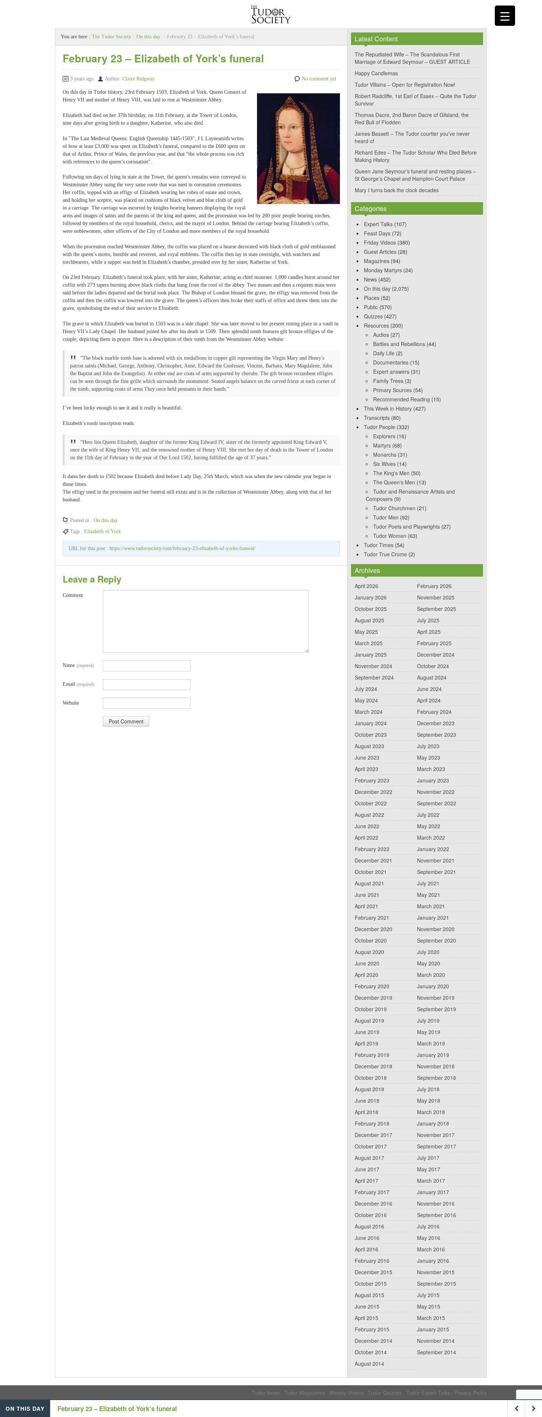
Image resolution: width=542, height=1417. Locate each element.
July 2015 (428, 1295)
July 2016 (428, 1226)
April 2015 (366, 1317)
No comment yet (319, 79)
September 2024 (374, 677)
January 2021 (433, 917)
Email (78, 684)
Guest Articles (380, 251)
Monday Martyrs (383, 270)
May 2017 (428, 1169)
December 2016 (373, 1203)
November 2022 (436, 791)
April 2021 (366, 906)
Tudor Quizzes (385, 1392)
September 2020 (436, 940)
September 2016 (436, 1215)
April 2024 (429, 700)
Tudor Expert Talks (428, 1392)
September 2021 (436, 871)
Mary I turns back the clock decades (397, 190)
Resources (376, 325)
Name (78, 665)
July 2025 (428, 620)
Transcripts (377, 417)
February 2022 (372, 849)
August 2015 (369, 1295)
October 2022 (371, 803)
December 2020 (373, 929)
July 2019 (428, 1020)
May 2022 (428, 826)
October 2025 (371, 608)
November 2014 (436, 1340)
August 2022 (369, 814)
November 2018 (436, 1066)
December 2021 (373, 860)
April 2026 (366, 586)
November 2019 (436, 997)
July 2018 (428, 1089)
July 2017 (428, 1157)
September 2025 (436, 608)
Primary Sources (392, 390)
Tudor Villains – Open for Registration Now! (405, 84)
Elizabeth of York (102, 531)
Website (71, 703)
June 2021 (367, 894)
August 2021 (369, 883)
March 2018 (431, 1112)
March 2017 (431, 1180)
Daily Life (384, 353)
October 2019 (371, 1009)
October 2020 (371, 940)
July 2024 (366, 688)
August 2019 (369, 1020)
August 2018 (369, 1089)
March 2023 (431, 769)
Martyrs (382, 445)
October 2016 (371, 1215)
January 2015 (433, 1329)
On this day (148, 36)
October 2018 (371, 1077)
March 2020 (431, 974)
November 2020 (436, 929)
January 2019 (433, 1054)
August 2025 (369, 620)
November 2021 (436, 860)
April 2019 (366, 1043)
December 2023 (436, 723)
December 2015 (373, 1272)
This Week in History (388, 408)
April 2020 (366, 974)
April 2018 (366, 1112)
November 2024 (373, 666)
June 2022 (367, 826)
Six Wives (384, 463)
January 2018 (433, 1123)
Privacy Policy (471, 1392)
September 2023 (436, 734)
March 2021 (431, 906)
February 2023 (372, 780)
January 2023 (433, 780)
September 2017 (436, 1146)
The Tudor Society (111, 36)
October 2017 (371, 1146)
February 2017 (372, 1192)
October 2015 (371, 1283)
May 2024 (366, 700)
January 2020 (433, 986)
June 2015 (367, 1306)
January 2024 (371, 723)
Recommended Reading (401, 399)
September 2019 (436, 1009)
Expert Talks (378, 224)
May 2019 (428, 1032)
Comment (73, 595)
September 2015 (436, 1283)
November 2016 (436, 1203)
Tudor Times (378, 545)
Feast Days (377, 233)
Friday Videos (380, 242)
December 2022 (373, 791)
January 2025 (371, 654)
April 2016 (366, 1249)
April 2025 (429, 631)
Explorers (384, 436)
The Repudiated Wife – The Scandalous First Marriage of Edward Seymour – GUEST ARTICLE (412, 58)
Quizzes (373, 316)
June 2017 (367, 1169)
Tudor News (266, 1392)
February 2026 (434, 586)
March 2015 (431, 1317)
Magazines (376, 261)
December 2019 (373, 997)
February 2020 (372, 986)
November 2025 (436, 597)
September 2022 (436, 803)
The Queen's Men (394, 482)
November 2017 (436, 1134)
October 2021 (371, 871)
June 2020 (367, 963)
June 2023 (367, 757)
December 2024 (436, 654)
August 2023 (369, 746)
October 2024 (433, 666)
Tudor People (379, 427)
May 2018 (428, 1100)
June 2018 (367, 1100)
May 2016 (428, 1237)
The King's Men (391, 473)
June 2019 (367, 1032)
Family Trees (388, 380)
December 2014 (373, 1340)
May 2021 (428, 894)
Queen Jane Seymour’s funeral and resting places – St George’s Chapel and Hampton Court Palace (415, 174)
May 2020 (428, 963)
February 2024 (434, 711)
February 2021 (372, 917)
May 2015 (428, 1306)
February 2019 (372, 1054)
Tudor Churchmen (394, 508)
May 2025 (366, 631)
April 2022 (366, 837)
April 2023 (366, 769)
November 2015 (436, 1272)
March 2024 (369, 711)
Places (371, 297)
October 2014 (371, 1352)
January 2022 (433, 849)
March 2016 (431, 1249)
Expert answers (391, 371)
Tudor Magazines (304, 1392)
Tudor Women (389, 535)
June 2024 (429, 688)
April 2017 (366, 1180)
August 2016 (369, 1226)
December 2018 (373, 1066)
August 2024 (432, 677)
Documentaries (391, 362)
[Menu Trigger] (505, 16)
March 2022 (431, 837)
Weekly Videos (346, 1392)
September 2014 (436, 1352)
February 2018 (372, 1123)
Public (371, 307)
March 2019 (431, 1043)
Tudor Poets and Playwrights (406, 526)
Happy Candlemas (376, 73)
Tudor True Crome (385, 554)
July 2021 (428, 883)
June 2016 (367, 1237)
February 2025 (434, 643)
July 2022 (428, 814)
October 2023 (371, 734)
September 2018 (436, 1077)
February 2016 (372, 1260)
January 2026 (371, 597)
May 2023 (428, 757)
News (370, 279)
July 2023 (428, 746)
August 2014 (369, 1363)
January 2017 (433, 1192)
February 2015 (372, 1329)
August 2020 (369, 951)
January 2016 (433, 1260)
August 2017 (369, 1157)
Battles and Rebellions (399, 344)
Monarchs (384, 454)
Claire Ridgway (138, 79)
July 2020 (428, 951)
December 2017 (373, 1134)
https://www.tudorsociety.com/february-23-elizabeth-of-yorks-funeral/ (183, 548)
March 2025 (369, 643)
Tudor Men (386, 517)
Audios (381, 334)
